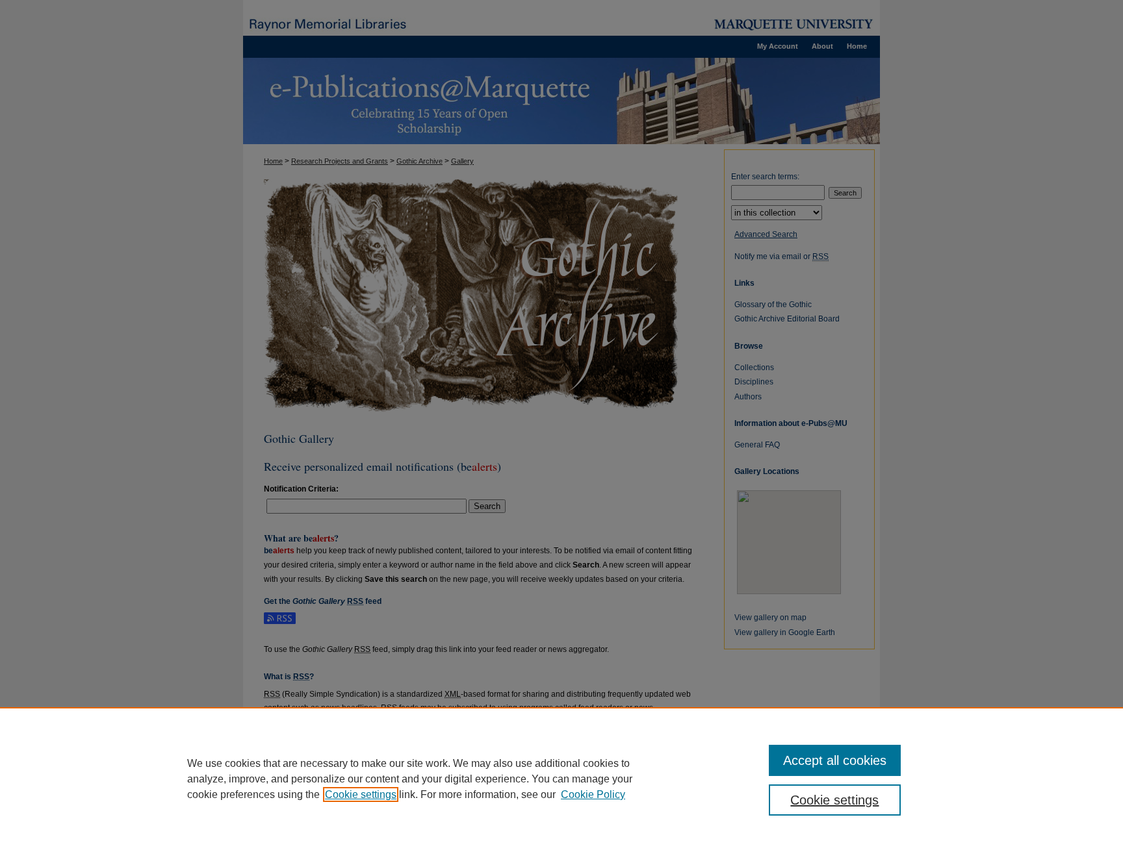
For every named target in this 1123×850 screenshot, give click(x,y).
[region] (561, 778)
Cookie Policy (593, 794)
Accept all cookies (834, 760)
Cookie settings (360, 794)
